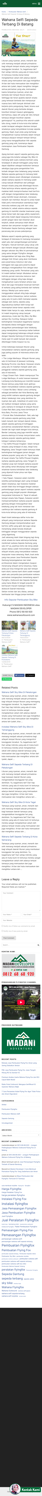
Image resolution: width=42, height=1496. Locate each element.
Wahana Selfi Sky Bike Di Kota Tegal (19, 802)
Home (4, 12)
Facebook (20, 675)
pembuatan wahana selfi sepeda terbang (16, 1261)
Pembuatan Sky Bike (8, 1256)
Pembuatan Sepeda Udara (27, 1254)
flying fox (21, 1185)
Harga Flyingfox (12, 1189)
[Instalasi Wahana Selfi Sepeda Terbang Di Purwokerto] (10, 649)
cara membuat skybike (9, 1185)
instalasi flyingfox (15, 1204)
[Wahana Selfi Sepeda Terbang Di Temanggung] (28, 625)
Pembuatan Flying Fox (16, 1250)
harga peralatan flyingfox (13, 1195)
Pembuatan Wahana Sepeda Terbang (13, 1266)
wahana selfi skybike (10, 1296)
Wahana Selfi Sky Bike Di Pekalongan (19, 692)
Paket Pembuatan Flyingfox (26, 1227)
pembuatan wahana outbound (10, 1259)
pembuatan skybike (22, 1256)
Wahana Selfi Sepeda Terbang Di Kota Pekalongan (9, 633)
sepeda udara (29, 1279)
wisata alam (22, 1296)
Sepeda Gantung (8, 1118)
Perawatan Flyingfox (32, 1270)
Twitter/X (31, 675)
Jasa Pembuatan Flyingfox (18, 1212)
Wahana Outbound (9, 1291)
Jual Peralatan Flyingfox (20, 1220)
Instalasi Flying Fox (14, 1199)
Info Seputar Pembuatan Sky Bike (21, 599)
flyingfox (27, 1185)
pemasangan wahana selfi (12, 1239)
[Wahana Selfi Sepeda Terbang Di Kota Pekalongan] (10, 625)
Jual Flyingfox (7, 1216)
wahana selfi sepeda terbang (13, 1293)
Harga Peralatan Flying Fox (12, 1192)
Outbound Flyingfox (8, 1227)
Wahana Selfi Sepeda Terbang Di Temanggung (28, 633)
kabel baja (5, 1224)
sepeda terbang (12, 1278)
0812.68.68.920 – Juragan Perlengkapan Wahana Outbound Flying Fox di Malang (19, 1147)
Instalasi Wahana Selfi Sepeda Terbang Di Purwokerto (9, 657)
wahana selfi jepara (24, 1291)
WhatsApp (7, 679)
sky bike (7, 1283)
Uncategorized (7, 1123)
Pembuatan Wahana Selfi (17, 12)
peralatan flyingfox (13, 1269)
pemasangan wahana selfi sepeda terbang (17, 1241)
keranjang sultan (14, 1224)
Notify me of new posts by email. (16, 931)
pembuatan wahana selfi (28, 1259)
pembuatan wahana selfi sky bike (14, 1264)
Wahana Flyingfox (13, 1287)
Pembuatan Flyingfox (9, 1109)
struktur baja (17, 1283)
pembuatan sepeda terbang (10, 1254)
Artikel (4, 1105)
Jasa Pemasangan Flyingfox (19, 1208)
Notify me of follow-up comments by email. (19, 926)
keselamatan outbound (26, 1224)
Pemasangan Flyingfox (19, 1235)
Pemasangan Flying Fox (17, 1230)
